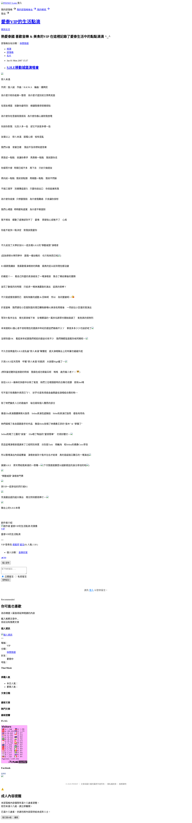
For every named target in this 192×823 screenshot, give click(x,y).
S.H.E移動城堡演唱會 (23, 67)
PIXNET (75, 784)
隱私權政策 (111, 784)
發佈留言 (6, 580)
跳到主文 (5, 29)
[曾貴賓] (2, 776)
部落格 (10, 52)
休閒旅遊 (24, 43)
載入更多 (6, 563)
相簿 (9, 49)
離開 (16, 817)
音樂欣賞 (23, 552)
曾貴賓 (3, 774)
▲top (3, 557)
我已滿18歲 (7, 817)
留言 (22, 544)
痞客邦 (16, 544)
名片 (9, 56)
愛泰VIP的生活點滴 (20, 21)
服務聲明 (122, 784)
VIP (3, 529)
